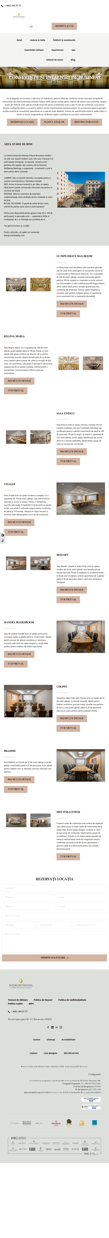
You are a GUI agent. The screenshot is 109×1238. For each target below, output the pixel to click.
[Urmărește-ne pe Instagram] (61, 1027)
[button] (11, 286)
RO (31, 26)
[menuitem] (19, 40)
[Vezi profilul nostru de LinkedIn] (52, 1027)
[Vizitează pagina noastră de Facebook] (48, 1027)
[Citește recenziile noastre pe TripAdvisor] (56, 1027)
